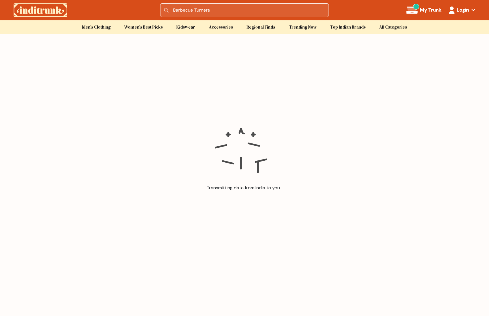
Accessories (221, 27)
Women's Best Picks (143, 27)
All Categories (393, 27)
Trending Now (303, 27)
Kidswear (185, 27)
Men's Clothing (96, 27)
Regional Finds (260, 27)
